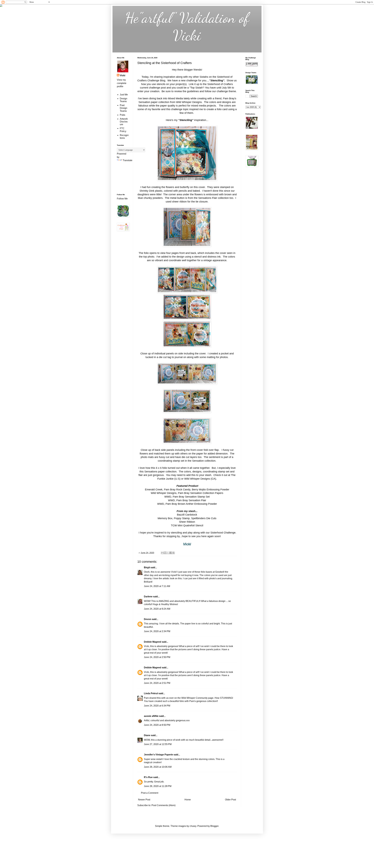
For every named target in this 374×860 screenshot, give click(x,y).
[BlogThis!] (165, 552)
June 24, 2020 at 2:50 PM (157, 657)
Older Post (230, 799)
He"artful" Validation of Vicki (187, 26)
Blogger (214, 826)
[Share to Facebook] (170, 552)
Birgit (147, 567)
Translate (127, 160)
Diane (147, 735)
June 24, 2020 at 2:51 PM (157, 683)
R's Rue (148, 777)
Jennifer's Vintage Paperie (158, 754)
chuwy (193, 826)
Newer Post (144, 799)
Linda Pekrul (151, 693)
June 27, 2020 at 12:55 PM (158, 744)
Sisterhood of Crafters (220, 84)
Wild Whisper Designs (197, 478)
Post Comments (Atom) (163, 805)
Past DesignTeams (123, 108)
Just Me (124, 94)
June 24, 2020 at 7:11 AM (157, 586)
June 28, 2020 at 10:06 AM (158, 767)
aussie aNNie (151, 716)
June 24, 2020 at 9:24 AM (157, 609)
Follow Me (122, 198)
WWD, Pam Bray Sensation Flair (187, 500)
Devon (147, 619)
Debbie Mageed (152, 642)
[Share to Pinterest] (173, 552)
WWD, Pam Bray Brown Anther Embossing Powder (187, 503)
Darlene (148, 596)
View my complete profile (121, 83)
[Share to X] (167, 552)
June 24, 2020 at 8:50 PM (157, 725)
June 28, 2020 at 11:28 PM (157, 786)
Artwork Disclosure (124, 122)
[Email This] (162, 552)
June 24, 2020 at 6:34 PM (157, 705)
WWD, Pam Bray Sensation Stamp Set (187, 496)
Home (188, 799)
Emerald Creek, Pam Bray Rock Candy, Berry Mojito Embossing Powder (187, 489)
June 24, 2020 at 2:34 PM (157, 631)
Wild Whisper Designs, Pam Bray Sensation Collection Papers (187, 493)
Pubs (122, 115)
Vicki (122, 75)
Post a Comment (149, 793)
